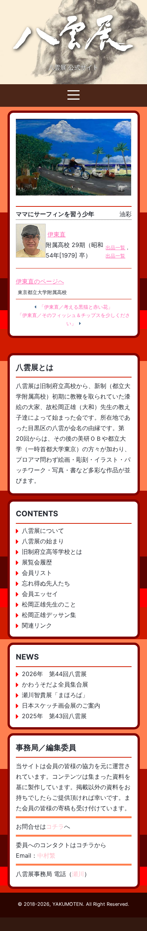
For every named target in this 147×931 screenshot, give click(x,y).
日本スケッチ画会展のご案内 (61, 705)
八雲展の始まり (43, 541)
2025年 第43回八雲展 (54, 716)
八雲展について (43, 530)
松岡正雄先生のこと (49, 604)
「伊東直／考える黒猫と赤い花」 (76, 307)
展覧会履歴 (37, 562)
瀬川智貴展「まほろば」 (55, 695)
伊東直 (56, 234)
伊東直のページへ (40, 281)
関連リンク (37, 625)
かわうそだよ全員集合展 (55, 684)
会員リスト (37, 572)
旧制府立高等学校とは (52, 551)
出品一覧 (115, 247)
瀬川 (78, 874)
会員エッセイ (40, 593)
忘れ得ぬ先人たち (46, 583)
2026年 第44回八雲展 (54, 674)
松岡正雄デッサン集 (49, 615)
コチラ (55, 826)
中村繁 (46, 855)
